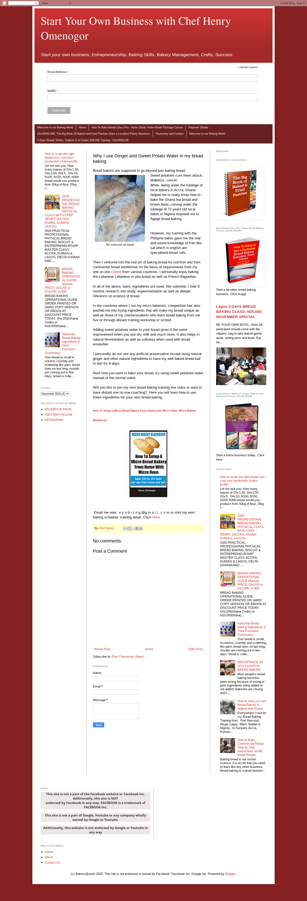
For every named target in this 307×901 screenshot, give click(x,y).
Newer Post (102, 649)
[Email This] (125, 528)
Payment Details (198, 127)
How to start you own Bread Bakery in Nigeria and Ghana (251, 704)
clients (116, 272)
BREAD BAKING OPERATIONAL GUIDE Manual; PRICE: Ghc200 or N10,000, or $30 (62, 280)
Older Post (195, 649)
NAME (52, 91)
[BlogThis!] (129, 528)
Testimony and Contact (170, 133)
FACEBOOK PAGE (58, 409)
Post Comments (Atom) (128, 656)
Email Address (58, 72)
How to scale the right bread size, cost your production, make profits (61, 157)
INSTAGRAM (54, 420)
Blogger (230, 874)
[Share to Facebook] (137, 528)
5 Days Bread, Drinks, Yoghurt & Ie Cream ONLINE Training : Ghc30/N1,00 (82, 140)
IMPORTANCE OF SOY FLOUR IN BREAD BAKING (250, 665)
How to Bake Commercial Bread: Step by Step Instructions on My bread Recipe (250, 747)
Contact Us (52, 862)
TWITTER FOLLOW (58, 414)
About (49, 857)
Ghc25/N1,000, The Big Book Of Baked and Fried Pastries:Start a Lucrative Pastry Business (93, 133)
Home (82, 127)
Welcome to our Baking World (55, 127)
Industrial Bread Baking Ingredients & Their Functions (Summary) (62, 343)
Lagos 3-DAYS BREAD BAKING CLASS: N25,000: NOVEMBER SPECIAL (239, 312)
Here (156, 517)
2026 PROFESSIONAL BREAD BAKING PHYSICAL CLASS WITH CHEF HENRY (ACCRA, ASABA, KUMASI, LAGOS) (62, 211)
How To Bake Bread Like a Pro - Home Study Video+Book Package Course (137, 127)
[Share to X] (133, 528)
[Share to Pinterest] (141, 528)
